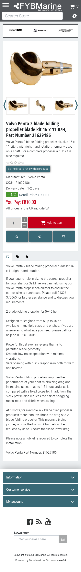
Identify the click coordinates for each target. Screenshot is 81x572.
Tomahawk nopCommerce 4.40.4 (47, 560)
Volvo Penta (36, 177)
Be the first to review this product (28, 168)
